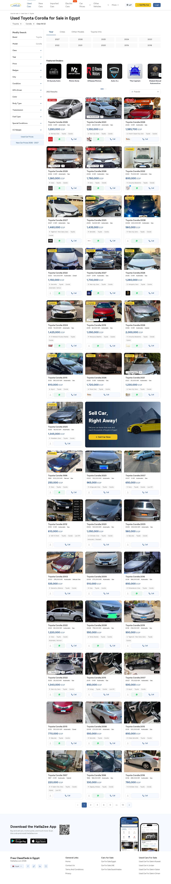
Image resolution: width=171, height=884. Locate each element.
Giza (91, 588)
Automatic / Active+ (55, 640)
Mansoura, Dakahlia (95, 337)
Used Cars (29, 5)
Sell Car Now (104, 437)
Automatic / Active (55, 288)
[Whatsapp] (59, 139)
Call (75, 139)
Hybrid (128, 340)
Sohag (92, 689)
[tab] (51, 32)
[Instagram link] (46, 866)
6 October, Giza (94, 536)
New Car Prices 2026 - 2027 (27, 143)
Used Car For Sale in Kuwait (150, 861)
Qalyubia (131, 536)
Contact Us (70, 865)
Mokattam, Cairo (56, 438)
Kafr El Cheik (55, 536)
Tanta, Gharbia (94, 637)
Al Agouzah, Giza (95, 487)
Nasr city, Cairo (94, 134)
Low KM (149, 487)
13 (123, 805)
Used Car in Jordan (146, 865)
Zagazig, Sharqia (95, 787)
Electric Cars (70, 5)
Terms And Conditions (74, 869)
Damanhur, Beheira (57, 588)
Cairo (52, 487)
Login (157, 5)
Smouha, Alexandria (134, 183)
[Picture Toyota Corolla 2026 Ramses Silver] (65, 108)
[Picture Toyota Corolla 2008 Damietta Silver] (103, 712)
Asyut (53, 389)
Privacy (68, 873)
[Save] (80, 100)
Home (67, 861)
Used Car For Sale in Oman (149, 873)
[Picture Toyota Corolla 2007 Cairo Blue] (142, 461)
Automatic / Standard (94, 539)
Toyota (64, 134)
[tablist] (103, 32)
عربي (130, 4)
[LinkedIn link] (40, 866)
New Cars (41, 5)
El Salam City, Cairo (57, 787)
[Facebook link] (28, 866)
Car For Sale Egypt (108, 861)
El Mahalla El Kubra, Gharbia (59, 337)
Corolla (70, 134)
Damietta (92, 232)
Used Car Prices (27, 137)
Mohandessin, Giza (134, 588)
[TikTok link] (34, 866)
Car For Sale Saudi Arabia (111, 869)
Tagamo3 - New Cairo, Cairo (137, 637)
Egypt (17, 866)
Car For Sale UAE (107, 865)
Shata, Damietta (133, 738)
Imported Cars (54, 5)
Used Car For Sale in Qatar (149, 869)
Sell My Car (144, 5)
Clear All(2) (41, 24)
